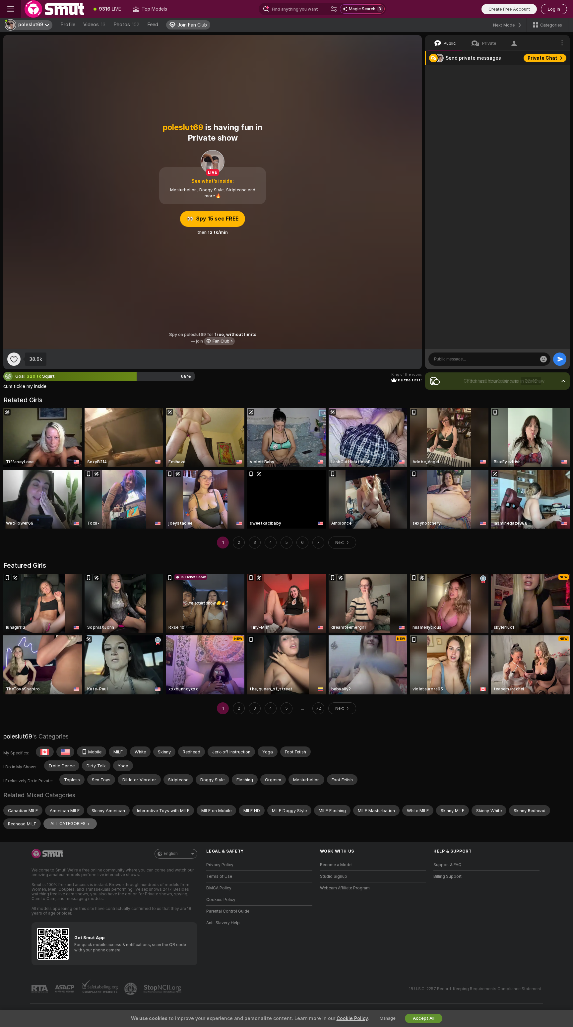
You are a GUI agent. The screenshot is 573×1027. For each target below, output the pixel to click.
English (171, 853)
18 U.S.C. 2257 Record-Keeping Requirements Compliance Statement (475, 989)
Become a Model (336, 865)
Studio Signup (333, 876)
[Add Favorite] (14, 359)
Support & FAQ (447, 865)
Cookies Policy (220, 899)
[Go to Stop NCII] (163, 989)
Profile (67, 25)
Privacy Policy (219, 865)
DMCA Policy (218, 888)
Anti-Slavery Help (223, 923)
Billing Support (447, 876)
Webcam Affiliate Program (345, 888)
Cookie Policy (352, 1018)
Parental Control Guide (227, 911)
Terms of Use (219, 876)
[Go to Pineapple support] (131, 989)
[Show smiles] (543, 359)
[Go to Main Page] (54, 9)
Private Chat (542, 58)
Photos (126, 25)
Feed (152, 25)
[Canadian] (45, 751)
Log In (554, 9)
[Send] (559, 359)
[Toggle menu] (10, 9)
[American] (65, 751)
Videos (94, 25)
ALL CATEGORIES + (70, 823)
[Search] (334, 9)
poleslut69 (17, 736)
